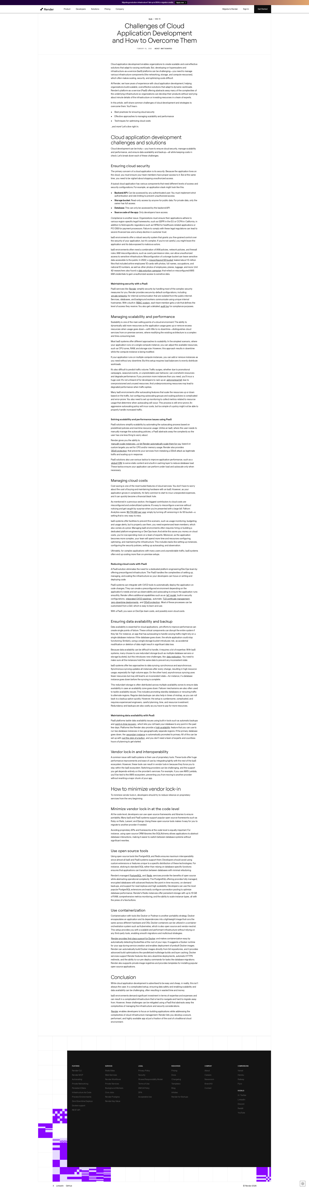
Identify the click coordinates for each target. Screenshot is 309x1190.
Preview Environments (81, 1097)
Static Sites (110, 1070)
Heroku (241, 1075)
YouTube (241, 1113)
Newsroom (209, 1079)
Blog (173, 1088)
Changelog (176, 1079)
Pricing (174, 1070)
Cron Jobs (109, 1092)
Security (141, 1075)
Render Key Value (112, 1101)
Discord (241, 1104)
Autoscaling (77, 1079)
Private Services (112, 1084)
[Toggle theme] (302, 1183)
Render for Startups (179, 1097)
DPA (140, 1092)
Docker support (78, 1105)
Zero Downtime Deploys (82, 1101)
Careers (208, 1075)
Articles (174, 1092)
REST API (76, 1110)
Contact (208, 1088)
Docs (173, 1075)
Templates (175, 1084)
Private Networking (80, 1084)
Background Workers (114, 1088)
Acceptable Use (145, 1097)
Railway (241, 1079)
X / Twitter (242, 1095)
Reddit (240, 1108)
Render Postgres (112, 1097)
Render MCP (77, 1075)
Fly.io (240, 1084)
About (207, 1070)
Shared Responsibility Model (150, 1079)
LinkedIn (241, 1099)
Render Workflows (113, 1079)
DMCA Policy (143, 1088)
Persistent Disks (79, 1088)
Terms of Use (143, 1084)
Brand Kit (208, 1084)
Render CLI (77, 1070)
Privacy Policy (144, 1070)
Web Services (111, 1075)
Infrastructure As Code (81, 1092)
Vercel (240, 1070)
